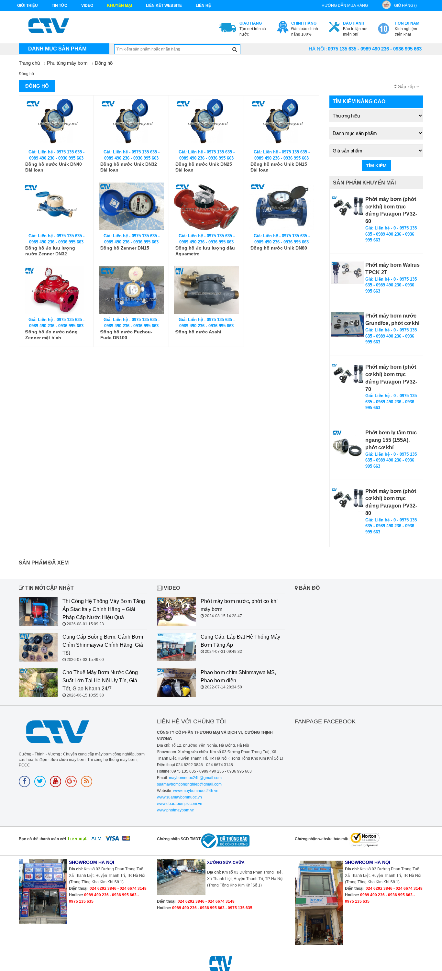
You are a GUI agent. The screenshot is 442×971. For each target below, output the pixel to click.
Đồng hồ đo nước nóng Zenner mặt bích (51, 334)
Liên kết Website (164, 5)
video (87, 5)
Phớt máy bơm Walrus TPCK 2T (392, 268)
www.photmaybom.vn (175, 810)
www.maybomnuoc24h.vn (195, 790)
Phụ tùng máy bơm (67, 63)
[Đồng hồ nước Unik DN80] (281, 206)
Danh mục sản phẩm (57, 48)
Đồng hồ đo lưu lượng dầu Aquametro (205, 250)
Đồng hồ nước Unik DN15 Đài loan (278, 167)
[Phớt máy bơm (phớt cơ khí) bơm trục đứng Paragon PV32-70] (347, 375)
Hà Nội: (318, 48)
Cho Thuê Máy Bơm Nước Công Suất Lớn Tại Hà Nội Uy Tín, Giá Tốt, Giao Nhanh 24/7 (100, 680)
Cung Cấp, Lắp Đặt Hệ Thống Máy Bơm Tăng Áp (240, 641)
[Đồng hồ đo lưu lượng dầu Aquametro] (206, 206)
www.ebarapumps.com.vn (179, 803)
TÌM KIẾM (376, 165)
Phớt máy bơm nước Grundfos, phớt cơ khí (392, 319)
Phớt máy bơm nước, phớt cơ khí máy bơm (239, 605)
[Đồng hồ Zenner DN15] (131, 206)
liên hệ (203, 5)
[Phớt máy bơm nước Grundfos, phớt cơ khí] (347, 324)
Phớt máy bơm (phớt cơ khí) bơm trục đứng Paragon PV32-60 (391, 210)
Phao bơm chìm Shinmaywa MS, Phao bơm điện (238, 676)
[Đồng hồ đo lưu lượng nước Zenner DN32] (56, 206)
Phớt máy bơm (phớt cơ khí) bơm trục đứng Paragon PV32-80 (391, 502)
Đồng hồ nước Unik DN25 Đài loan (203, 167)
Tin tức (59, 5)
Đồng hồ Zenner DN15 (124, 248)
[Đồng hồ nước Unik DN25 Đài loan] (206, 122)
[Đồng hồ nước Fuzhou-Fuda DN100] (131, 290)
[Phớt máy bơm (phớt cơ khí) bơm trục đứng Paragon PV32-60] (347, 208)
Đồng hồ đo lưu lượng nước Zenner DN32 (50, 250)
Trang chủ (29, 63)
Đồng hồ (104, 63)
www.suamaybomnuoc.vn (179, 797)
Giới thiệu (27, 5)
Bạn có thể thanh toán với (42, 839)
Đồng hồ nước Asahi (198, 331)
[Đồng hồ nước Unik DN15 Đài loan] (281, 122)
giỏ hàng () (405, 5)
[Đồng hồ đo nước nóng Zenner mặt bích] (56, 290)
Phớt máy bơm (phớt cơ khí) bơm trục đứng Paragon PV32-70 (391, 378)
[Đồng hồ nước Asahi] (206, 290)
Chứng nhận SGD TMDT (179, 839)
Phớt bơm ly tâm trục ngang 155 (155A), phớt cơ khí (391, 440)
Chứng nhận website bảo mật (321, 839)
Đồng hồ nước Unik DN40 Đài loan (53, 167)
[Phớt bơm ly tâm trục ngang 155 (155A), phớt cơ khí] (347, 445)
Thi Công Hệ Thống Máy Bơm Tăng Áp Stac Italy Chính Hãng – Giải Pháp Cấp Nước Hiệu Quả (103, 609)
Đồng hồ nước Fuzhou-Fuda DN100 (126, 334)
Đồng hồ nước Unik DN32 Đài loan (128, 167)
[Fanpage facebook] (24, 781)
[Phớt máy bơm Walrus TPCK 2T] (347, 273)
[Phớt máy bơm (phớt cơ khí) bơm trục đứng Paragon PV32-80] (347, 500)
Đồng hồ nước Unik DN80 (278, 248)
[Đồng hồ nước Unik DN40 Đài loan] (56, 122)
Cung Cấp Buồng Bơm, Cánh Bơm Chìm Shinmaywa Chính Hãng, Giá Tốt (102, 645)
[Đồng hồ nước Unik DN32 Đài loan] (131, 122)
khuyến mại (119, 5)
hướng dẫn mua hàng (345, 5)
